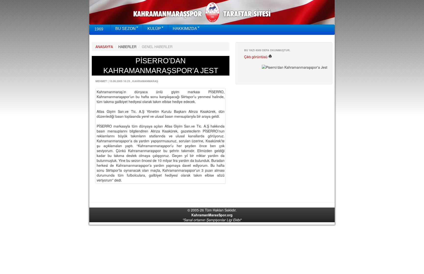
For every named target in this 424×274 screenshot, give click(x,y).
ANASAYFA (104, 46)
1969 (98, 29)
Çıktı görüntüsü (256, 56)
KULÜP (154, 28)
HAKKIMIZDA (185, 28)
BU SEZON (125, 28)
